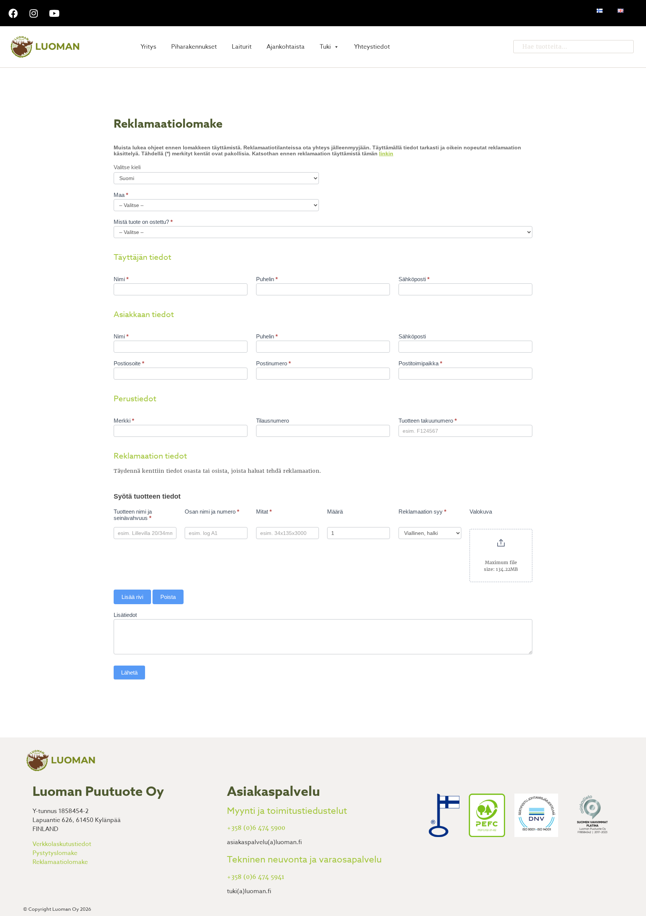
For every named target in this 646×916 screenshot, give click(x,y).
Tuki (325, 46)
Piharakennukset (194, 46)
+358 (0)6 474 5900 (256, 828)
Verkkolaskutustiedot (62, 844)
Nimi (121, 279)
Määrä (335, 511)
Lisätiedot (125, 615)
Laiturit (242, 46)
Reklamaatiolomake (60, 862)
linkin (386, 153)
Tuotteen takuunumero (428, 420)
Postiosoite (129, 363)
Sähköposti (414, 279)
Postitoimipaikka (420, 363)
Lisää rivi (132, 597)
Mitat (264, 511)
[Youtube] (54, 13)
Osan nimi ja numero (212, 511)
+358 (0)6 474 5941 (255, 877)
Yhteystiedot (372, 46)
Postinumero (273, 363)
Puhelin (267, 279)
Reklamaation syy (422, 511)
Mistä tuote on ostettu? (143, 222)
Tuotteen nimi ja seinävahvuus (133, 514)
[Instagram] (33, 13)
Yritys (148, 46)
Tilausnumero (272, 420)
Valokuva (481, 511)
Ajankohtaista (286, 46)
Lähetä (129, 672)
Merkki (124, 420)
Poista (168, 597)
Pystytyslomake (55, 853)
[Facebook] (13, 13)
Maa (121, 195)
